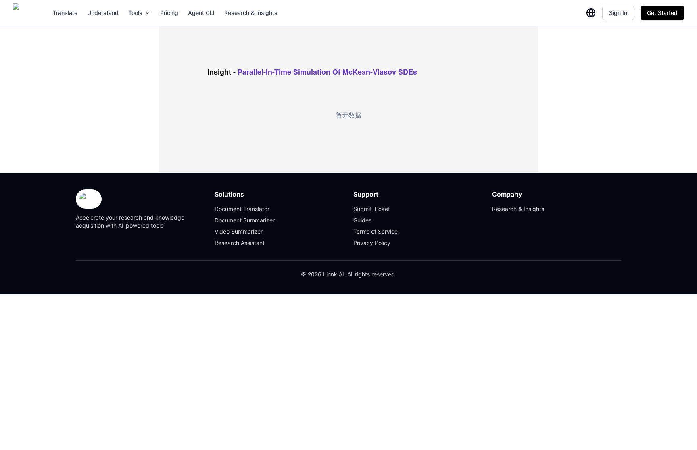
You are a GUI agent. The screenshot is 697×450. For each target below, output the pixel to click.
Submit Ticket (371, 208)
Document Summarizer (245, 220)
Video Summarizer (239, 231)
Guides (362, 220)
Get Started (662, 12)
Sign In (618, 12)
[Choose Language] (591, 13)
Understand (103, 12)
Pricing (169, 12)
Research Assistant (240, 242)
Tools (135, 12)
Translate (65, 12)
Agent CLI (201, 12)
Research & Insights (251, 12)
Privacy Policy (371, 242)
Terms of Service (375, 231)
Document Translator (242, 208)
